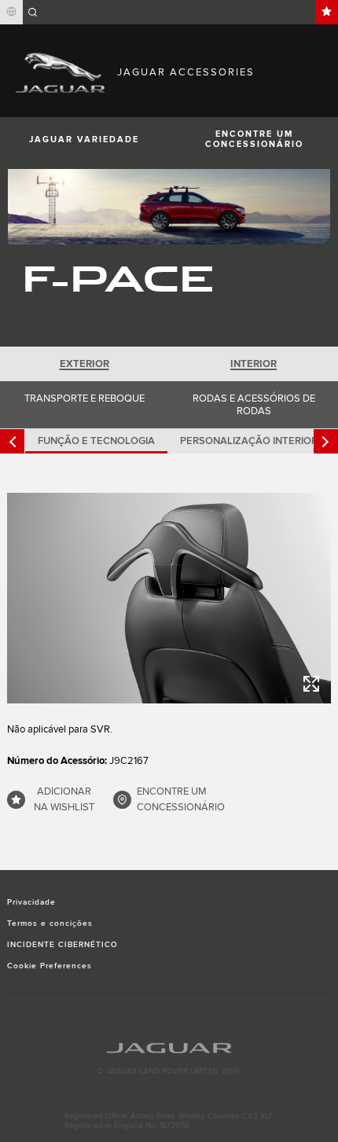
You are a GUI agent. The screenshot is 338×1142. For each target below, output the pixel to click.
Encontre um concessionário (254, 139)
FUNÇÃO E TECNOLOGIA (96, 441)
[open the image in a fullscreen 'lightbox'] (169, 598)
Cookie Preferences (50, 966)
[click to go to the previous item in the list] (12, 441)
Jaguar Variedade (84, 139)
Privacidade (31, 902)
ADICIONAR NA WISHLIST (64, 799)
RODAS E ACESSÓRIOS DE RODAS (254, 404)
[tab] (84, 364)
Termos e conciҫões (50, 923)
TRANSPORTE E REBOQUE (84, 398)
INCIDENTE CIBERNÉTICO (63, 944)
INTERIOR (253, 364)
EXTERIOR (84, 364)
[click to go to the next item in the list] (326, 441)
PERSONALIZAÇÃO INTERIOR (249, 441)
